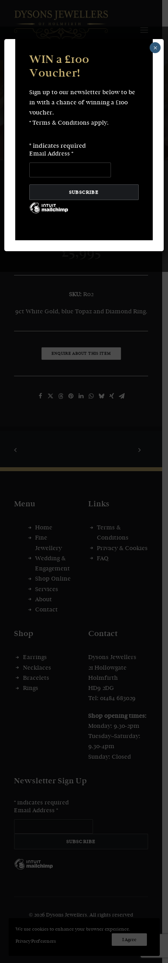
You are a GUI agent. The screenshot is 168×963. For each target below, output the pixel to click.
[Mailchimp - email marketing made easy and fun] (48, 214)
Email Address (51, 154)
